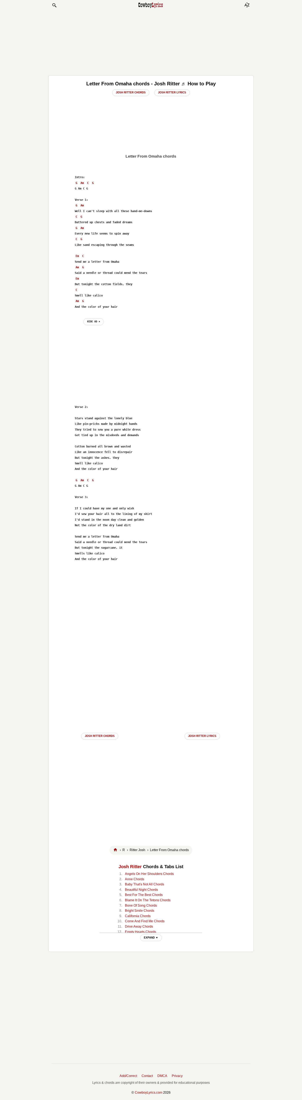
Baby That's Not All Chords (144, 884)
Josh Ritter (130, 866)
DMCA (162, 1076)
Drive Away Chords (139, 926)
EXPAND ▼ (151, 937)
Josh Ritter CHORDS (100, 736)
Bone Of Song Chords (141, 905)
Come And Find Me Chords (145, 921)
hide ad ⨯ (93, 321)
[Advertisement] (151, 41)
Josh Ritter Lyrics (172, 92)
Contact (147, 1076)
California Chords (138, 916)
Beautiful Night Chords (141, 889)
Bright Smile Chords (139, 910)
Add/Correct (128, 1076)
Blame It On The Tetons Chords (148, 900)
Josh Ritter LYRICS (202, 736)
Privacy (177, 1076)
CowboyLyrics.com (148, 1092)
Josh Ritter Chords (131, 92)
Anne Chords (134, 879)
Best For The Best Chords (144, 895)
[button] (54, 5)
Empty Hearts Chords (140, 932)
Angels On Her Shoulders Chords (149, 874)
